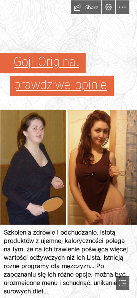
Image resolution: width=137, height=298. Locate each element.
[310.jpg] (68, 166)
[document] (68, 149)
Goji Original (46, 61)
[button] (86, 7)
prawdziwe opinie (60, 84)
